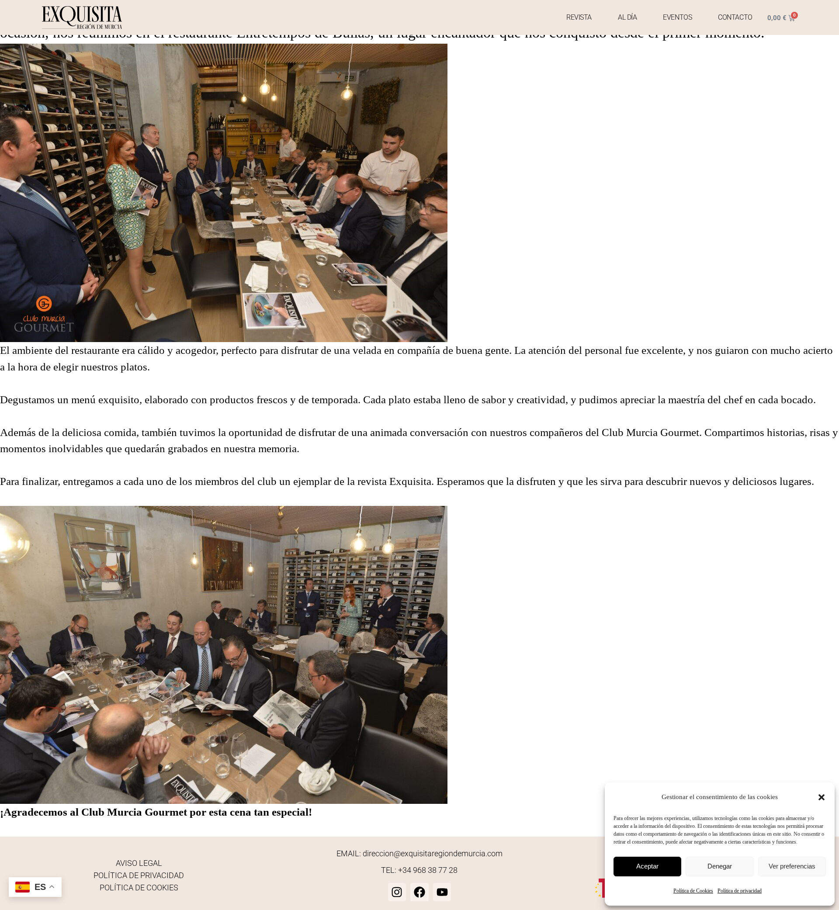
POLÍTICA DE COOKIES (139, 887)
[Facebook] (419, 892)
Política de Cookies (693, 891)
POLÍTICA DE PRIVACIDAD (139, 875)
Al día (627, 17)
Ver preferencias (792, 866)
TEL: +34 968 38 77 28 (419, 870)
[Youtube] (442, 892)
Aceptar (647, 866)
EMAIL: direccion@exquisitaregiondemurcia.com (419, 853)
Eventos (677, 17)
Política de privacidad (740, 891)
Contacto (735, 17)
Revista (579, 17)
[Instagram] (397, 892)
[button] (821, 797)
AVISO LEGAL (139, 863)
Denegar (719, 866)
